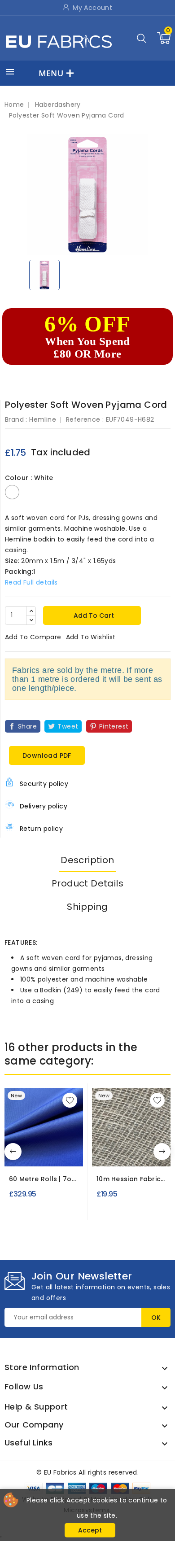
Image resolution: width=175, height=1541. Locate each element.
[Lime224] (62, 1153)
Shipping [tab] (87, 906)
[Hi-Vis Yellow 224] (29, 1153)
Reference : (85, 419)
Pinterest (114, 726)
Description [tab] (87, 860)
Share (27, 726)
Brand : (16, 419)
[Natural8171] (131, 1153)
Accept (90, 1530)
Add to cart (93, 615)
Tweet (67, 726)
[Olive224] (46, 1153)
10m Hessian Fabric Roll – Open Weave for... (128, 1179)
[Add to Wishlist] (69, 1100)
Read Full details (31, 582)
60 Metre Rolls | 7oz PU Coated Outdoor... (42, 1179)
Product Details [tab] (87, 883)
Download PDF (46, 755)
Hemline (42, 419)
